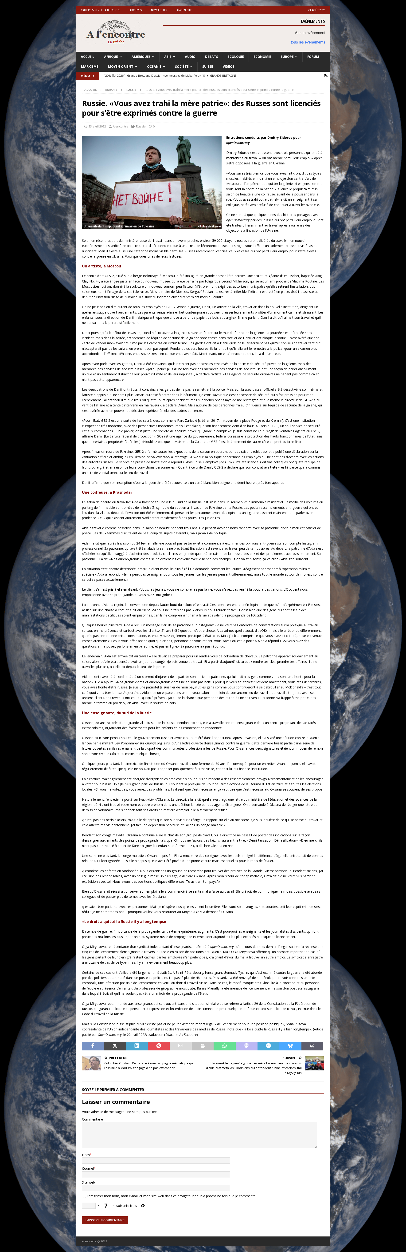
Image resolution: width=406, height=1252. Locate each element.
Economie (262, 56)
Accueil (87, 56)
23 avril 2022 (97, 126)
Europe (287, 56)
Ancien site (184, 10)
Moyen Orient (120, 66)
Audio (190, 56)
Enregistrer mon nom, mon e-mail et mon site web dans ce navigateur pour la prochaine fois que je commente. (171, 1196)
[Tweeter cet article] (115, 1046)
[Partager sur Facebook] (93, 1046)
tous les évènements (308, 42)
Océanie (154, 66)
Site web (88, 1182)
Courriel (88, 1168)
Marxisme (89, 66)
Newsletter (159, 10)
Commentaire (92, 1119)
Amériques (141, 56)
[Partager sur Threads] (312, 1046)
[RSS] (326, 76)
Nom (86, 1155)
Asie (167, 56)
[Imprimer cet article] (203, 1046)
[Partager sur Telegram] (268, 1046)
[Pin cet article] (159, 1046)
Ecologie (236, 56)
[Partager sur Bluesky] (290, 1046)
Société (182, 66)
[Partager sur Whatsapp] (224, 1046)
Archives (136, 10)
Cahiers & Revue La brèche (99, 10)
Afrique (111, 56)
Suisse (207, 66)
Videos (228, 66)
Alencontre (120, 126)
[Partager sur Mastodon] (247, 1046)
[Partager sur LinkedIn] (137, 1046)
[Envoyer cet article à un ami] (180, 1046)
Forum (313, 56)
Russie (141, 126)
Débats (211, 56)
